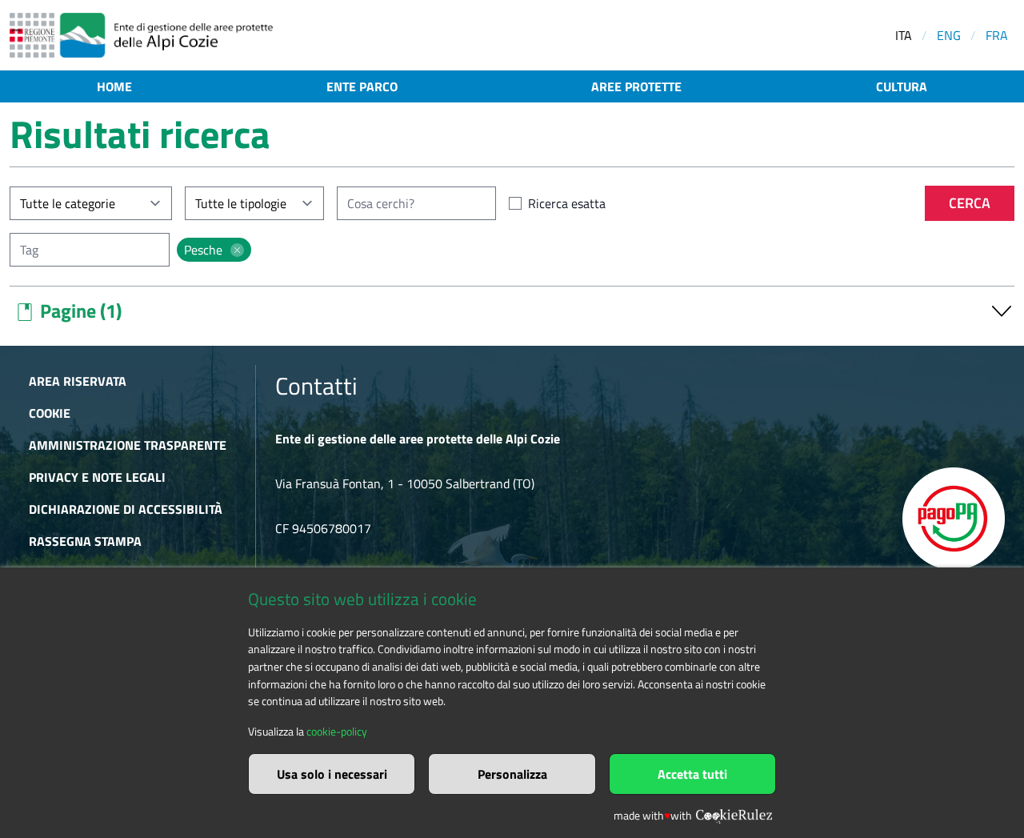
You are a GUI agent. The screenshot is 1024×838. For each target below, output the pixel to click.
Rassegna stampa (85, 541)
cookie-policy (336, 731)
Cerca (969, 203)
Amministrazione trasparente (127, 445)
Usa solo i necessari (332, 774)
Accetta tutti (692, 774)
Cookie (49, 413)
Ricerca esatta (567, 203)
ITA (903, 35)
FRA (997, 35)
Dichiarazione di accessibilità (125, 509)
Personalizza (512, 774)
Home (114, 86)
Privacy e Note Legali (97, 477)
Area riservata (77, 381)
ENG (949, 35)
